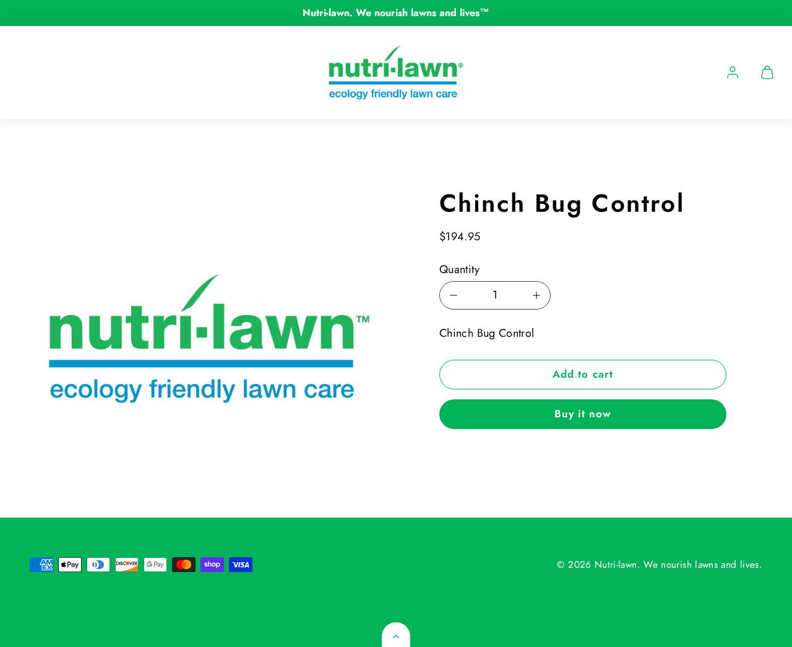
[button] (767, 72)
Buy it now (582, 413)
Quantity (459, 269)
